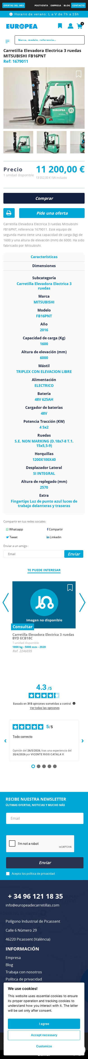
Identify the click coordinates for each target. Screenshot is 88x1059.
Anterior (5, 141)
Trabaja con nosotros (24, 972)
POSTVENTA (41, 5)
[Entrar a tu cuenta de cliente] (71, 26)
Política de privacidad (24, 979)
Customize (44, 1046)
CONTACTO (78, 5)
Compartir (55, 529)
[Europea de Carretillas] (22, 26)
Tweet (13, 537)
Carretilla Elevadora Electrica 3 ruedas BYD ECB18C (43, 636)
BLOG (67, 5)
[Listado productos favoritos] (60, 26)
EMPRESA (56, 5)
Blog (9, 964)
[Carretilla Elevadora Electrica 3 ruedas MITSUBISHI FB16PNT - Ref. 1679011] (18, 142)
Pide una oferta (52, 213)
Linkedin (55, 537)
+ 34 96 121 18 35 (35, 896)
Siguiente (81, 141)
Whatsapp (16, 529)
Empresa (13, 957)
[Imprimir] (8, 213)
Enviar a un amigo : (16, 546)
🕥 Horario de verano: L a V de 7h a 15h (44, 14)
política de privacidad (40, 874)
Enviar (45, 862)
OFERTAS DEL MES (13, 5)
